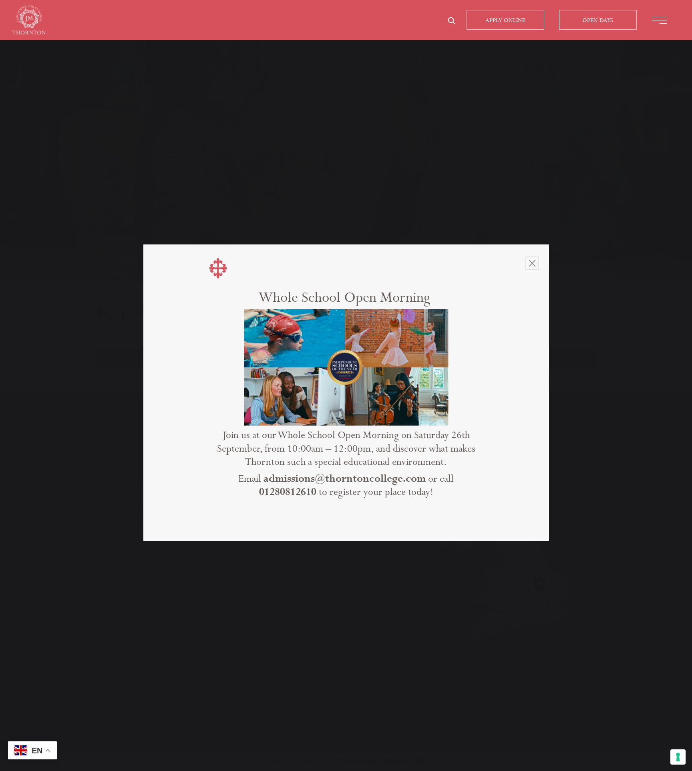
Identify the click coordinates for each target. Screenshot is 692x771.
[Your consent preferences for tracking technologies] (678, 757)
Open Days (597, 20)
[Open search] (451, 20)
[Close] (532, 263)
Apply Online (505, 20)
